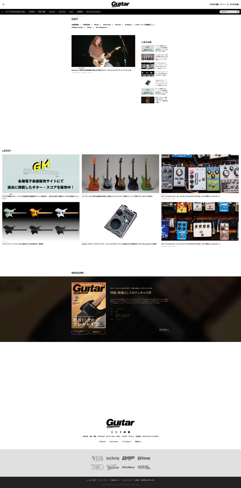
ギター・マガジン (76, 16)
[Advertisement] (120, 367)
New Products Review (93, 12)
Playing (124, 436)
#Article (119, 25)
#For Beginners (103, 27)
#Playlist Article (79, 27)
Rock (90, 72)
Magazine (79, 273)
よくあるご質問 (91, 480)
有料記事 (31, 12)
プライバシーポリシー (103, 480)
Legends (85, 72)
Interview (52, 12)
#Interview (108, 25)
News (71, 12)
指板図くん (138, 441)
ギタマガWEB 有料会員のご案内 (15, 12)
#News (98, 25)
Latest (8, 151)
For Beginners (126, 441)
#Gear (90, 27)
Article (131, 436)
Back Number (114, 441)
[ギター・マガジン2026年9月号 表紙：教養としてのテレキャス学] (89, 327)
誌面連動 (79, 12)
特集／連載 (42, 12)
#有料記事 (87, 25)
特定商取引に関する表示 (147, 480)
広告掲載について (115, 480)
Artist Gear (62, 12)
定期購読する (97, 332)
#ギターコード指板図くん (145, 25)
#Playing (129, 25)
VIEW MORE (164, 329)
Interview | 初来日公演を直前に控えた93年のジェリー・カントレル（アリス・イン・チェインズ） (102, 70)
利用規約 (136, 480)
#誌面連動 (76, 25)
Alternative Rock (76, 72)
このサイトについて (127, 480)
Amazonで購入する (80, 332)
